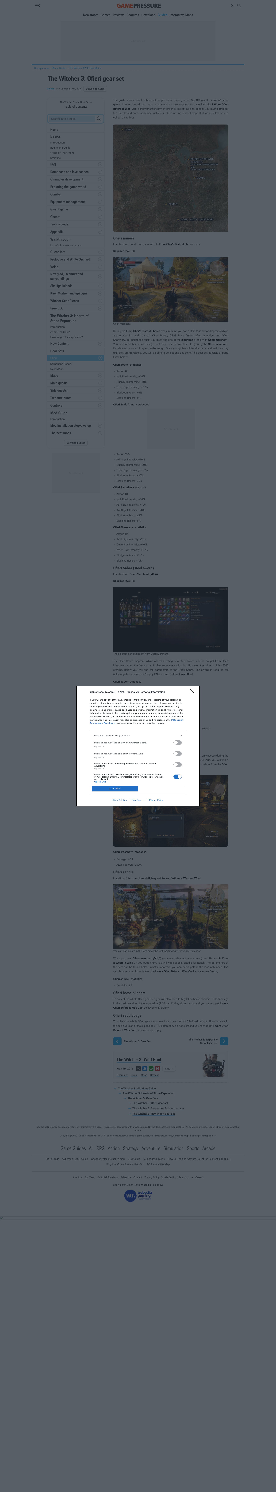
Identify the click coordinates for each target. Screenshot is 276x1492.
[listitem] (138, 735)
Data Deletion (120, 800)
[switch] (177, 742)
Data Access (138, 800)
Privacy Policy (156, 800)
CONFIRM (115, 788)
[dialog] (138, 746)
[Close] (193, 692)
